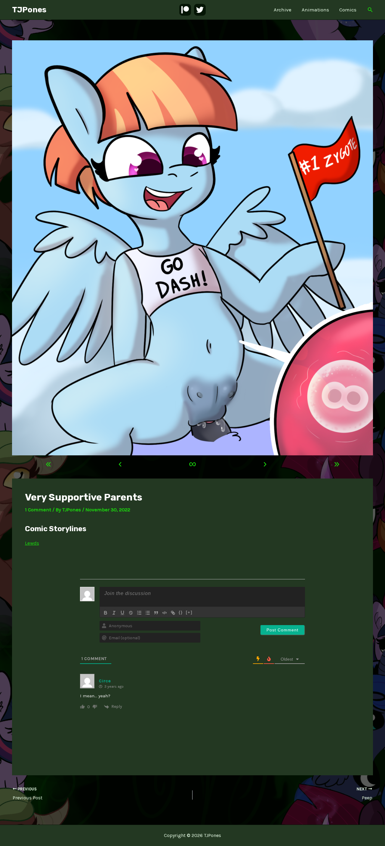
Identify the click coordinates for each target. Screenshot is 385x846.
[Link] (173, 612)
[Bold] (105, 612)
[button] (370, 10)
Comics (347, 10)
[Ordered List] (139, 612)
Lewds (32, 543)
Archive (282, 10)
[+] (189, 612)
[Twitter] (200, 10)
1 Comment (38, 510)
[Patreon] (185, 10)
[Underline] (122, 612)
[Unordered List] (147, 612)
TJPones (29, 9)
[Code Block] (164, 612)
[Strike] (131, 612)
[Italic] (114, 612)
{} (181, 612)
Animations (315, 10)
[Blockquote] (156, 612)
